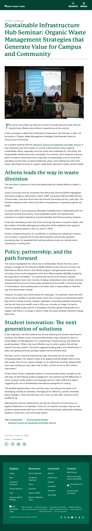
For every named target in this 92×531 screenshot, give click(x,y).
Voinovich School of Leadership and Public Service (57, 144)
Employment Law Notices (58, 507)
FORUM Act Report (75, 507)
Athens (51, 473)
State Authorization (45, 511)
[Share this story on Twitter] (12, 444)
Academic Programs (13, 483)
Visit (11, 493)
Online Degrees (16, 488)
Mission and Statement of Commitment (34, 509)
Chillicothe (52, 477)
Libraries (32, 488)
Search (73, 6)
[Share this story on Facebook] (6, 444)
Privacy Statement (76, 509)
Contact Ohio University (72, 492)
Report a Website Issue (36, 498)
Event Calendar (35, 473)
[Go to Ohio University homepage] (15, 6)
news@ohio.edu (76, 485)
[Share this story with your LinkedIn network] (24, 444)
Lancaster (52, 486)
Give (11, 477)
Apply (11, 473)
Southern (51, 490)
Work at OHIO (34, 493)
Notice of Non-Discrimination (58, 509)
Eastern (51, 482)
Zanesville (52, 495)
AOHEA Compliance (41, 507)
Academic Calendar (33, 478)
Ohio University (19, 517)
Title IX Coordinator (60, 511)
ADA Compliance (26, 507)
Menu (83, 5)
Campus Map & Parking (15, 498)
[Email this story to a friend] (18, 444)
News (31, 484)
